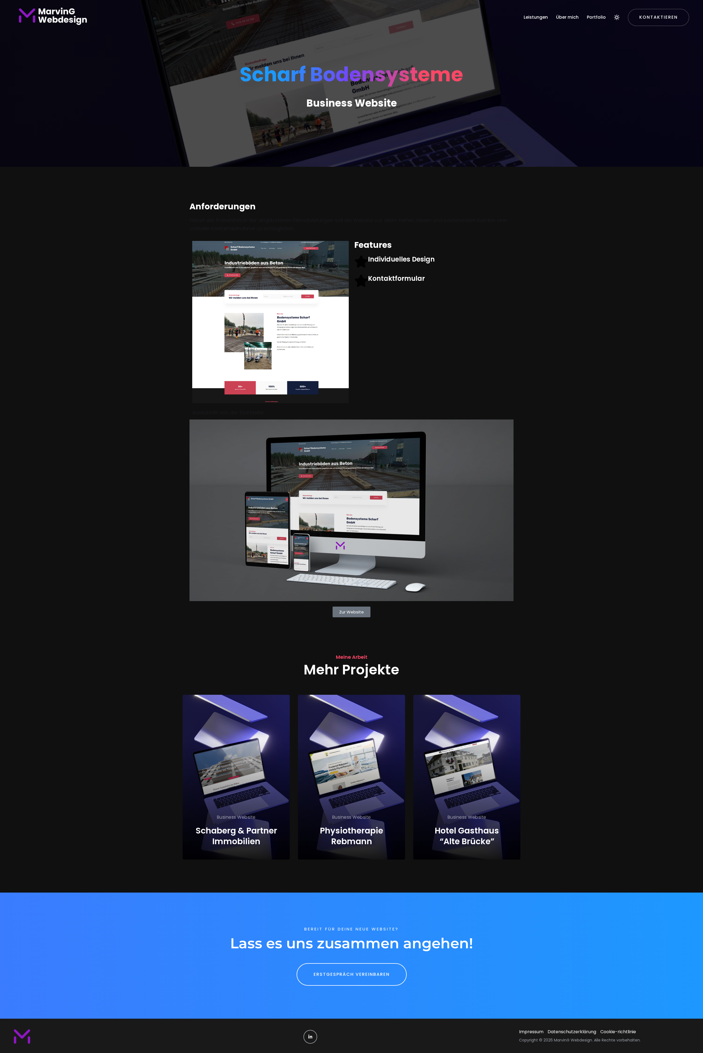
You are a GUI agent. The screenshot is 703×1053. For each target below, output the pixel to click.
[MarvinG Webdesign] (52, 17)
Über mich (567, 17)
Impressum (531, 1032)
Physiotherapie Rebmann (351, 836)
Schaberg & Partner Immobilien (236, 836)
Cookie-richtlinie (618, 1032)
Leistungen (536, 17)
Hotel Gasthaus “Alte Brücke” (467, 836)
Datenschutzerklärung (572, 1032)
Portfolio (596, 17)
